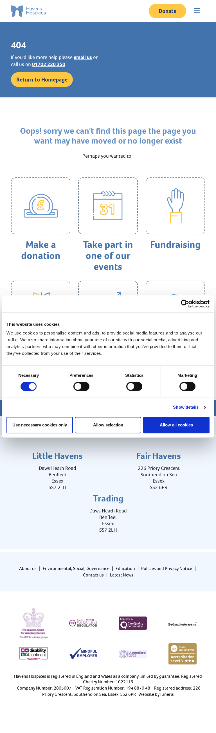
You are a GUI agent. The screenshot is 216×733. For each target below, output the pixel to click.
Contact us (93, 575)
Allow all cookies (176, 424)
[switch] (81, 386)
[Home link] (28, 11)
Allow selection (108, 424)
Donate (167, 11)
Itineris (167, 694)
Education (125, 568)
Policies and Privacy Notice (166, 568)
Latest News (121, 575)
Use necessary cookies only (39, 424)
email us (83, 57)
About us (28, 568)
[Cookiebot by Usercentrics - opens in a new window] (185, 304)
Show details (186, 407)
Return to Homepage (42, 79)
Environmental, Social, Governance (76, 568)
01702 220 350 (48, 64)
